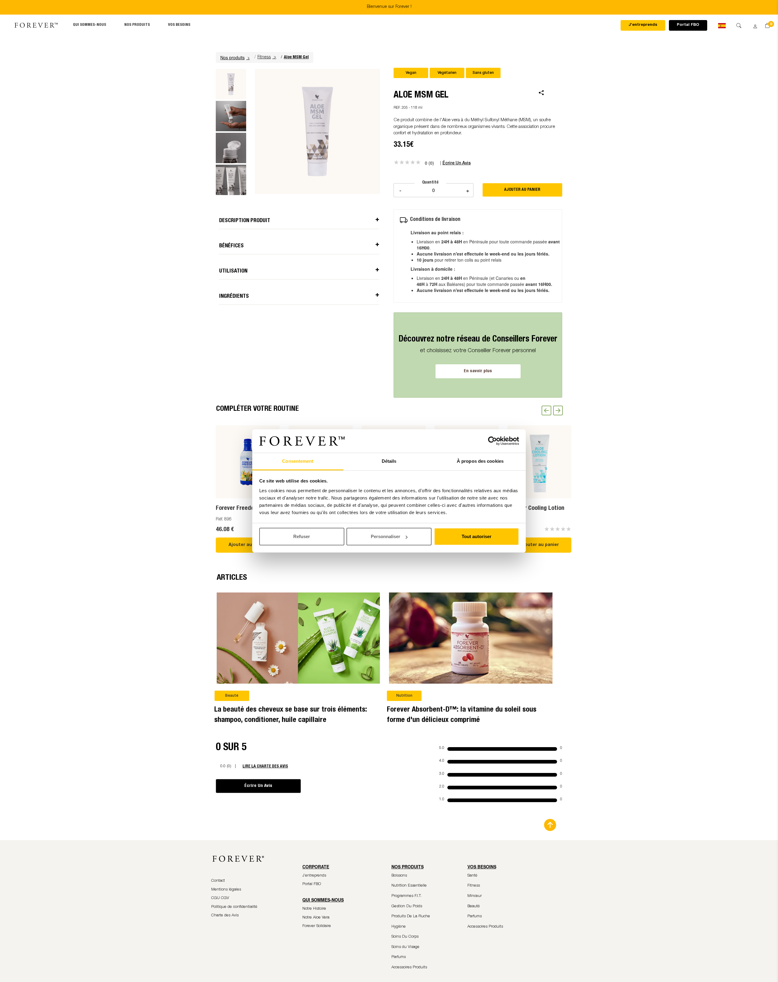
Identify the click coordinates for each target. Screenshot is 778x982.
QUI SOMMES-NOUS (89, 25)
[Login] (753, 25)
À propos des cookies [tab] (480, 461)
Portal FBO (688, 25)
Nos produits (137, 25)
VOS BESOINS (179, 25)
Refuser (301, 536)
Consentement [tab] (297, 461)
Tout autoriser (476, 536)
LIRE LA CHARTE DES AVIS (265, 766)
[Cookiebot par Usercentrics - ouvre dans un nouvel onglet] (492, 441)
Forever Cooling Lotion (536, 509)
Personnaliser (385, 536)
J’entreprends (642, 25)
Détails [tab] (389, 461)
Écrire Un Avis (258, 786)
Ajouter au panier (248, 545)
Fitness (264, 57)
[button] (235, 57)
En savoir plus (478, 371)
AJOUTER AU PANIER (522, 190)
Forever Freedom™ (240, 509)
